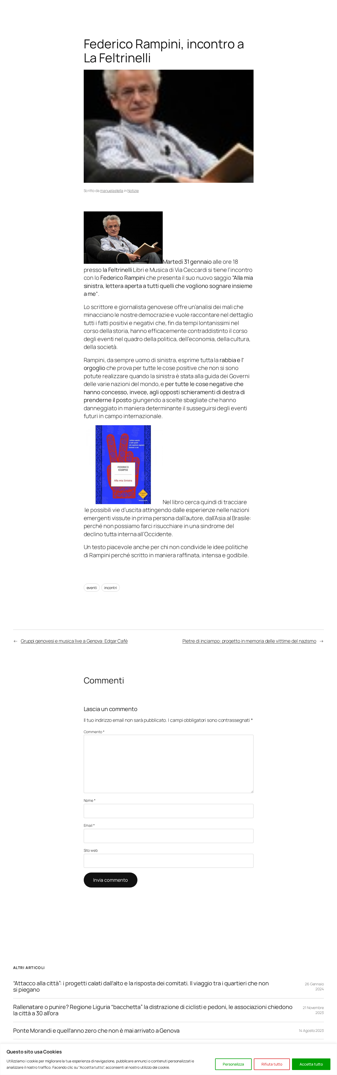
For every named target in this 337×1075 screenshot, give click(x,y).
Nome (90, 800)
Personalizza (233, 1064)
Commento (94, 731)
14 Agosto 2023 (311, 1030)
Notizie (132, 190)
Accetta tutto (311, 1064)
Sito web (91, 850)
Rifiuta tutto (271, 1064)
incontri (110, 587)
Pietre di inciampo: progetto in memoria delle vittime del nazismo (249, 641)
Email (89, 825)
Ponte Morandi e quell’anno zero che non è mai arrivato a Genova (96, 1030)
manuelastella (111, 190)
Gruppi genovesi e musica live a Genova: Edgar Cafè (74, 641)
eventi (92, 587)
